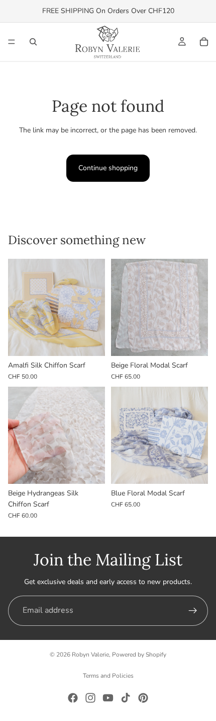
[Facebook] (73, 698)
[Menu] (11, 41)
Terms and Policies (108, 676)
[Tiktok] (126, 698)
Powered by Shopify (139, 655)
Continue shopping (108, 168)
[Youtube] (108, 698)
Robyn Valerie (90, 655)
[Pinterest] (143, 698)
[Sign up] (192, 610)
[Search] (33, 42)
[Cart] (204, 42)
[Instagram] (90, 698)
